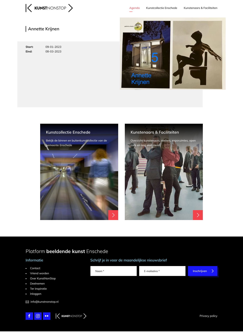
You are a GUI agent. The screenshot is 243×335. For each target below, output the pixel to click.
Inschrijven (200, 271)
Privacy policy (208, 316)
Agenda (134, 8)
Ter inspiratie (38, 288)
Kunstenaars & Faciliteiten (200, 8)
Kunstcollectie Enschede (161, 8)
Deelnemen (37, 283)
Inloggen (35, 294)
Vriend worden (39, 273)
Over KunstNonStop (43, 278)
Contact (35, 268)
